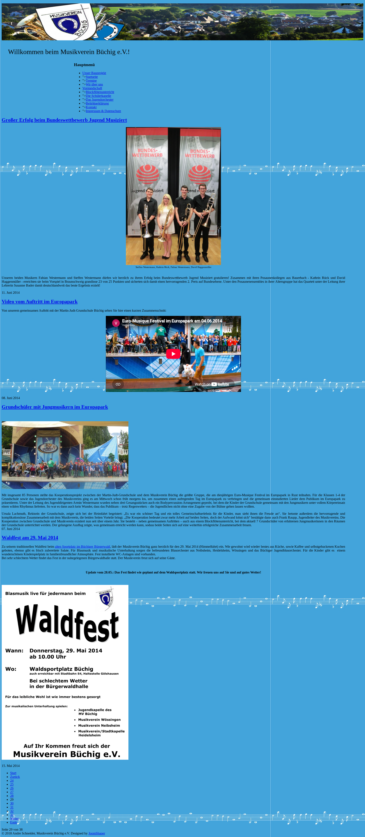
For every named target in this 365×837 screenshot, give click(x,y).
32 (12, 811)
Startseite (92, 77)
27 (12, 792)
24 (12, 780)
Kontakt (91, 107)
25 (12, 784)
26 (12, 788)
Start (13, 773)
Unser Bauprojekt (94, 73)
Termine (91, 80)
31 (12, 807)
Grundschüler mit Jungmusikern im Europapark (55, 407)
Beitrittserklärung (97, 103)
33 (12, 815)
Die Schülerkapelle (98, 96)
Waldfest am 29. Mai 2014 (30, 537)
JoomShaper (97, 833)
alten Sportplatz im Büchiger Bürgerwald (82, 546)
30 (12, 803)
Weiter (14, 818)
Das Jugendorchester (99, 99)
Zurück (15, 777)
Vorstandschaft (92, 88)
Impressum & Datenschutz (103, 111)
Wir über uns (94, 84)
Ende (13, 822)
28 (12, 796)
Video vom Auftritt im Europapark (40, 301)
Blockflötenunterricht (100, 92)
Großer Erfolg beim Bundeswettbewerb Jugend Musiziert (64, 120)
